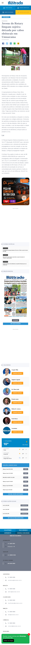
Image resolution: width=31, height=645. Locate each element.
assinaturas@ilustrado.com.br (15, 580)
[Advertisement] (15, 224)
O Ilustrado (7, 530)
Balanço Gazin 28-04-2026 (8, 469)
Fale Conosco (23, 530)
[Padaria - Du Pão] (15, 191)
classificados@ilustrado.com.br (15, 603)
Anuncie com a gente (24, 12)
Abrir (25, 469)
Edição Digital (8, 7)
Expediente (7, 533)
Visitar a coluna (17, 373)
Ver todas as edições (15, 323)
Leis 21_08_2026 (6, 509)
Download (24, 505)
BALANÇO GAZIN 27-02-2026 (8, 477)
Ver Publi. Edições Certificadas (15, 494)
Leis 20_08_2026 (6, 513)
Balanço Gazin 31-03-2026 (8, 473)
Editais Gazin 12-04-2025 (7, 489)
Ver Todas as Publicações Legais (15, 517)
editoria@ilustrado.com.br (14, 591)
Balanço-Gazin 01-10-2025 (8, 481)
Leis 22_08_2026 (6, 505)
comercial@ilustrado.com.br (14, 626)
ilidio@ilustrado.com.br (13, 614)
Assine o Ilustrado (9, 12)
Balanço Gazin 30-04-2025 (8, 485)
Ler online (15, 320)
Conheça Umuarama (23, 533)
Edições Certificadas (24, 7)
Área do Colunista (15, 535)
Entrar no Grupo (8, 640)
